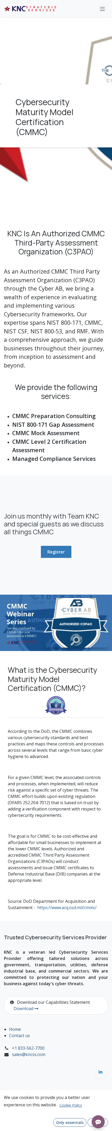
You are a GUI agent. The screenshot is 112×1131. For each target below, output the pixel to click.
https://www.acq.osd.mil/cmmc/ (67, 907)
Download (24, 1008)
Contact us (19, 1035)
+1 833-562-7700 (28, 1048)
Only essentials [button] (70, 1122)
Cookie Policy (70, 1105)
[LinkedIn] (100, 1072)
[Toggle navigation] (102, 9)
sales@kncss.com (28, 1054)
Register (56, 552)
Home (15, 1029)
